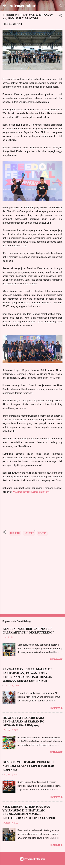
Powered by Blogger (34, 859)
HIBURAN (15, 533)
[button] (60, 15)
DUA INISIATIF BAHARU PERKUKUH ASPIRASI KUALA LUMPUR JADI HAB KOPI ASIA (28, 766)
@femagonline (23, 5)
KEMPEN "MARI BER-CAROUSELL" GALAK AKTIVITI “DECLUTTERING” (28, 630)
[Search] (60, 6)
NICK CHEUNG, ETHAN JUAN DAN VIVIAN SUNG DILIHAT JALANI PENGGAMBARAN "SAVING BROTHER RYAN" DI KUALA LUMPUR (29, 812)
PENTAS (42, 533)
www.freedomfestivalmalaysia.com (31, 491)
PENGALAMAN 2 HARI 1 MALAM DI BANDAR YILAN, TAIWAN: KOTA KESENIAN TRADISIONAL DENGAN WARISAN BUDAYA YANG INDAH (27, 675)
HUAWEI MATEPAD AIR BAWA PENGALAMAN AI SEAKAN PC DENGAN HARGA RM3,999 (23, 721)
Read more (56, 659)
